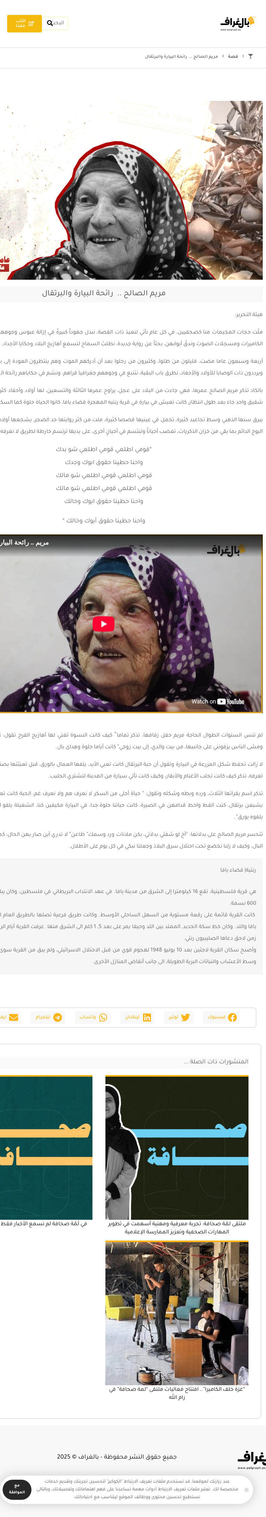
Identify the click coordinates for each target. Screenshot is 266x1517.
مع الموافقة (17, 1489)
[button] (221, 1017)
